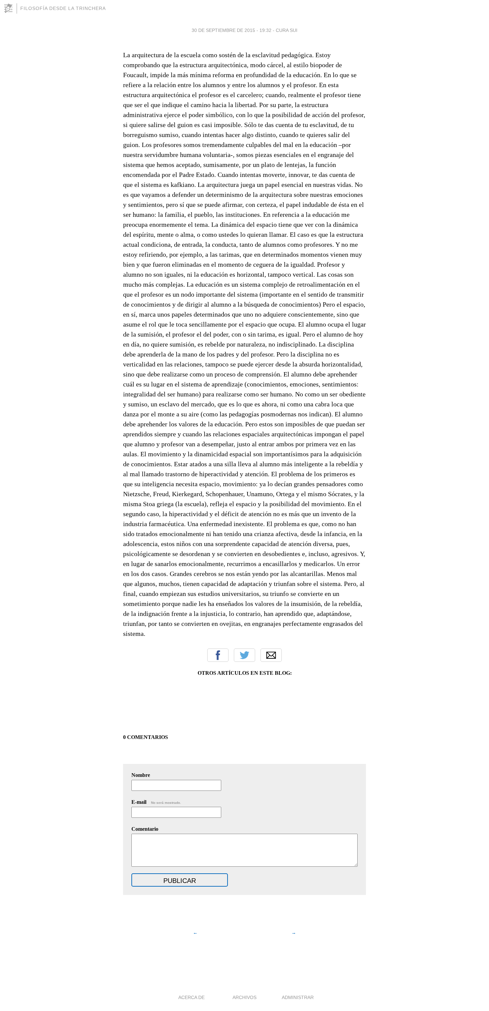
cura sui (286, 30)
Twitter (244, 655)
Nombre (140, 775)
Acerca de (191, 997)
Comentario (144, 829)
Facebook (218, 655)
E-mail (156, 802)
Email (271, 655)
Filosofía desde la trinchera (63, 8)
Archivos (244, 997)
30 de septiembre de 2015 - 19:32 (231, 30)
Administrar (298, 997)
